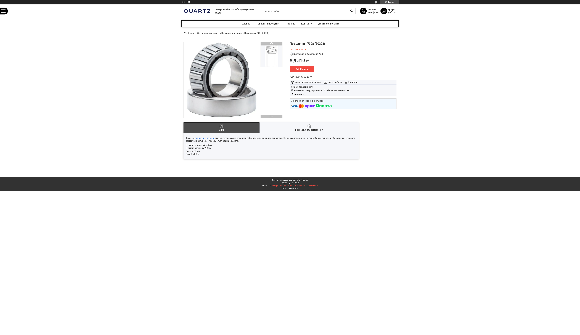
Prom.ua (304, 180)
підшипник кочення (204, 138)
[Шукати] (351, 11)
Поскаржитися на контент (282, 185)
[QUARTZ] (197, 11)
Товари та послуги (267, 23)
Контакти (306, 23)
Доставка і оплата (329, 23)
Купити (304, 69)
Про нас (290, 23)
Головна (245, 23)
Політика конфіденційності (306, 185)
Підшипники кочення (231, 33)
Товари (191, 33)
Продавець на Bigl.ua (290, 183)
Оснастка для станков (208, 33)
